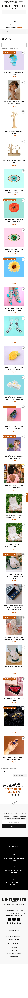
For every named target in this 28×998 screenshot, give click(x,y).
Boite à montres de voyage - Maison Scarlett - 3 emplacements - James (14, 608)
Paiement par (14, 871)
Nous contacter (14, 24)
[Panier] (16, 17)
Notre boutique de (14, 27)
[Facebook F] (9, 919)
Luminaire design (13, 956)
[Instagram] (14, 919)
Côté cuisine (14, 950)
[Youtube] (18, 919)
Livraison (14, 927)
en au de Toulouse (14, 859)
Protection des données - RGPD (14, 936)
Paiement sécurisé (14, 939)
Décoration (14, 947)
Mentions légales (14, 930)
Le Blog (14, 21)
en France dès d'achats (14, 883)
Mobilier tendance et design (14, 953)
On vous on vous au (14, 847)
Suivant (23, 771)
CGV (14, 933)
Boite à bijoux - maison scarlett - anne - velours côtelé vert (14, 576)
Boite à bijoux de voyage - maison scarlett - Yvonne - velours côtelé (14, 669)
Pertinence (14, 45)
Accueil (4, 35)
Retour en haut (19, 775)
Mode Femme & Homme (13, 35)
